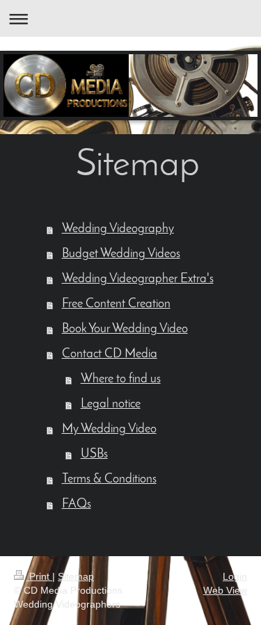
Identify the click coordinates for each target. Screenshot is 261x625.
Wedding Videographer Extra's (138, 279)
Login (235, 576)
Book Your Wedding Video (125, 329)
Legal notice (111, 404)
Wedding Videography (118, 229)
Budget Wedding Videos (121, 254)
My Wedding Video (109, 429)
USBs (94, 454)
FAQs (76, 504)
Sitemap (76, 576)
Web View (225, 590)
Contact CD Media (109, 354)
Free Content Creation (116, 304)
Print (39, 576)
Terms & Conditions (109, 479)
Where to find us (121, 379)
